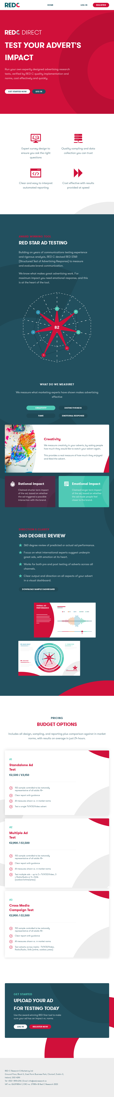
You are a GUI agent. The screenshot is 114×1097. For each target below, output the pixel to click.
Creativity (41, 408)
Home (50, 5)
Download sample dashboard (38, 589)
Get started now (17, 91)
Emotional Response (73, 415)
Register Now (40, 1026)
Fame (41, 415)
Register (101, 5)
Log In (84, 5)
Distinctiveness (73, 408)
